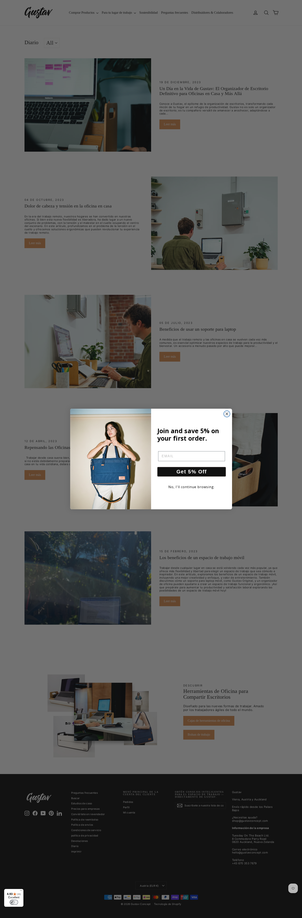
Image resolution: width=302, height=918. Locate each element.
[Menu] (20, 891)
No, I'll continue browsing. (191, 487)
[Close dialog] (227, 414)
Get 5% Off (191, 471)
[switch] (14, 902)
